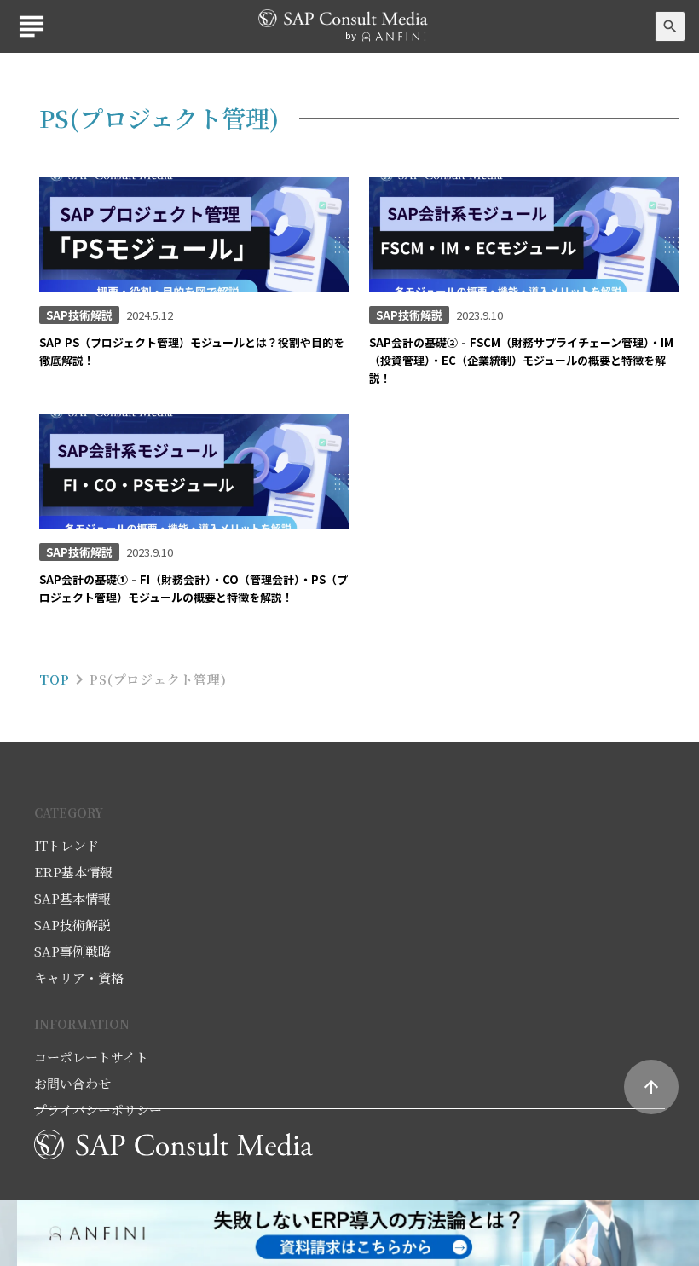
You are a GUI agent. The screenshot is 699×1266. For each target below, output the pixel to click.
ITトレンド (66, 845)
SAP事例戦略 (72, 951)
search (670, 26)
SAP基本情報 (72, 898)
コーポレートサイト (91, 1056)
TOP (54, 679)
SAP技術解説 (72, 924)
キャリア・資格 (79, 977)
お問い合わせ (72, 1083)
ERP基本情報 (73, 871)
